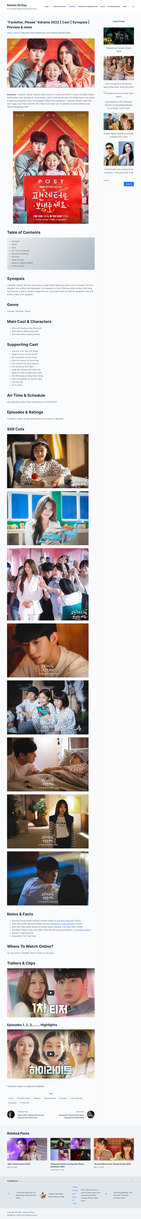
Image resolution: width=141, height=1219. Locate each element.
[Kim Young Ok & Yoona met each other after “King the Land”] (119, 68)
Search (106, 180)
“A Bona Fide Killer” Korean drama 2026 (56, 1195)
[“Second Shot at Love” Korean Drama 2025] (114, 1149)
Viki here (50, 953)
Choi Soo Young (23, 1098)
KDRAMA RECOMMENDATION (87, 6)
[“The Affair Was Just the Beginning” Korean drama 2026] (10, 1195)
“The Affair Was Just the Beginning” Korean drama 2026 (26, 1195)
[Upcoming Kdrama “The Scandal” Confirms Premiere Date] (108, 1195)
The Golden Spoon (82, 930)
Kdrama (36, 1098)
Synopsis (12, 1103)
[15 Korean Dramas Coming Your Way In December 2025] (70, 1149)
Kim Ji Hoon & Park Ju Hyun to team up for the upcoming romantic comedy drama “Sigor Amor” (90, 1195)
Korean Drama (50, 1098)
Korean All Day (17, 5)
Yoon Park (24, 1103)
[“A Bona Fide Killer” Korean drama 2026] (43, 1195)
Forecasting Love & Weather (62, 924)
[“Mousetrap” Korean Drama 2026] (119, 35)
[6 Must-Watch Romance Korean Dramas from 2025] (119, 121)
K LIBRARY (72, 6)
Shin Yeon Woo (76, 1098)
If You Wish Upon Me (64, 921)
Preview (63, 1098)
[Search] (133, 6)
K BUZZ (102, 6)
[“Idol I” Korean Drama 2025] (27, 1149)
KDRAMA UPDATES (59, 6)
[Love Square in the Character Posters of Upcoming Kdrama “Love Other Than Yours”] (119, 95)
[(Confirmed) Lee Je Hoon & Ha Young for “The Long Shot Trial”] (119, 153)
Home (47, 6)
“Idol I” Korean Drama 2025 (18, 1164)
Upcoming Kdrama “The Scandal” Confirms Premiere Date (123, 1195)
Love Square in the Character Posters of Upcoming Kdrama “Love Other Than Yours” (118, 105)
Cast (10, 1098)
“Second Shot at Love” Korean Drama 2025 (112, 1164)
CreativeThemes (30, 1215)
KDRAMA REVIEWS (114, 6)
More (125, 6)
